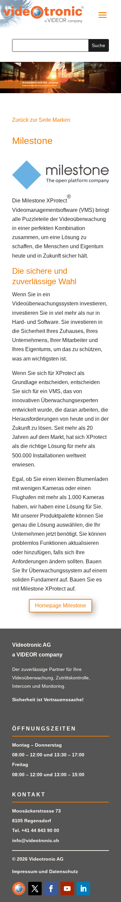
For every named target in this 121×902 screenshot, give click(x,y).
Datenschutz (63, 871)
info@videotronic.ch (35, 840)
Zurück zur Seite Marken (41, 120)
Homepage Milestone (60, 605)
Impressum (24, 871)
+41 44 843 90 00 (40, 830)
